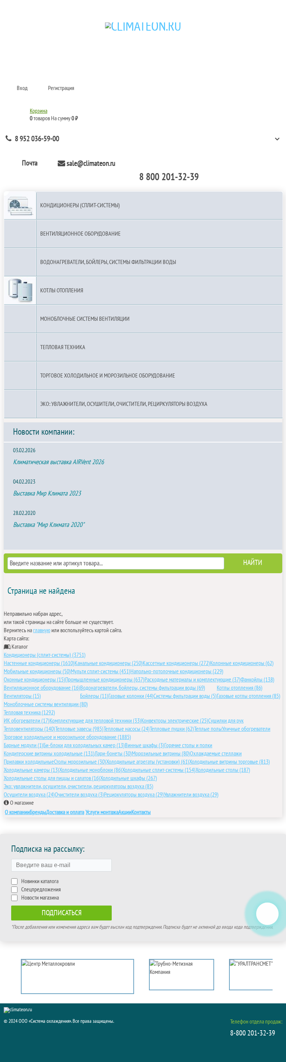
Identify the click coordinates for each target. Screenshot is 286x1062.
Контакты (141, 812)
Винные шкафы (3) (144, 745)
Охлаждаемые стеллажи (216, 753)
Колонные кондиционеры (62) (242, 663)
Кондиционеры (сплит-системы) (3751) (45, 655)
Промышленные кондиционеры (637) (104, 679)
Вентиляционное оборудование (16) (42, 687)
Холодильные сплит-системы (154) (159, 770)
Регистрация (61, 88)
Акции (124, 812)
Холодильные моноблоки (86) (90, 770)
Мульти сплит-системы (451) (100, 671)
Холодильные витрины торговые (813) (229, 761)
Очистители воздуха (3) (79, 794)
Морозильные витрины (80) (161, 753)
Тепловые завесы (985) (79, 729)
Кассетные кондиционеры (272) (176, 663)
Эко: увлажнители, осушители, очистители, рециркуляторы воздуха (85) (78, 786)
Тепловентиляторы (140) (29, 729)
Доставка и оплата (65, 812)
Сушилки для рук (226, 720)
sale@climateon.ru (91, 163)
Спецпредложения (41, 889)
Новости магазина (40, 897)
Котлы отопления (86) (240, 687)
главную (41, 630)
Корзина (38, 111)
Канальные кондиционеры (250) (108, 663)
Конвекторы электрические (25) (174, 720)
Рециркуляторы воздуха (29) (134, 794)
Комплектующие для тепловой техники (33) (95, 720)
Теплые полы (208, 729)
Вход (22, 88)
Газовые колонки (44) (130, 696)
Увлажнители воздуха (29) (191, 794)
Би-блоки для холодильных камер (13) (84, 745)
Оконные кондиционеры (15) (34, 679)
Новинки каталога (39, 881)
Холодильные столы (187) (223, 770)
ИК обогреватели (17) (27, 720)
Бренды (38, 812)
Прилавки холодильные (29, 761)
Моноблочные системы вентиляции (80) (46, 704)
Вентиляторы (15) (22, 696)
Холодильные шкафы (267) (128, 778)
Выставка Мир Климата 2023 (47, 493)
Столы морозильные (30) (80, 761)
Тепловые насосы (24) (127, 729)
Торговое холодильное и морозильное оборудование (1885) (67, 737)
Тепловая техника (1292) (29, 712)
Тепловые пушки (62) (172, 729)
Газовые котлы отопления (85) (248, 696)
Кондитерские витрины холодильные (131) (49, 753)
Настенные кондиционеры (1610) (39, 663)
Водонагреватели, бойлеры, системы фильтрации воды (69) (142, 687)
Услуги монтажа (102, 812)
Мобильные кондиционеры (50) (37, 671)
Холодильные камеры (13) (31, 770)
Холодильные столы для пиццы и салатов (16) (52, 778)
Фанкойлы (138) (257, 679)
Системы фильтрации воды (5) (185, 696)
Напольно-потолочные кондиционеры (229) (176, 671)
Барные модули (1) (23, 745)
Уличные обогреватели (246, 729)
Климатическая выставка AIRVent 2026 (58, 462)
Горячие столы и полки (188, 745)
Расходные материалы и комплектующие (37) (192, 679)
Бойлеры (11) (94, 696)
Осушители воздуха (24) (29, 794)
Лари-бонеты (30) (113, 753)
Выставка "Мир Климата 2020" (48, 525)
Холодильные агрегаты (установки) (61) (147, 761)
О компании (17, 812)
